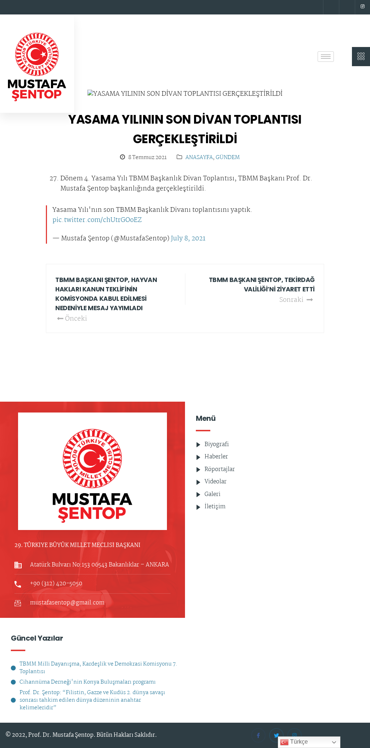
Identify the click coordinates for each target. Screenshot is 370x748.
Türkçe (298, 742)
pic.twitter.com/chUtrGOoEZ (97, 220)
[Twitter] (346, 7)
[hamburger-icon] (326, 56)
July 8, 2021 (188, 239)
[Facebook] (330, 7)
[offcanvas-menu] (361, 56)
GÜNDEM (228, 158)
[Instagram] (362, 7)
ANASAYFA (199, 158)
